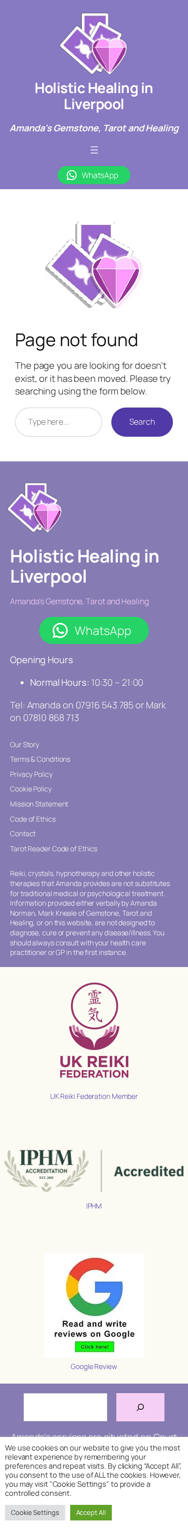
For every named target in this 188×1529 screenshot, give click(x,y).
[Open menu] (94, 150)
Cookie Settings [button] (35, 1512)
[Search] (140, 1407)
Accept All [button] (91, 1512)
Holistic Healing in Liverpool (94, 95)
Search (142, 421)
